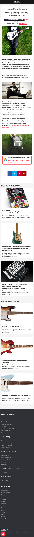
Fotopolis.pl (4, 472)
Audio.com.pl (4, 441)
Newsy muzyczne (5, 497)
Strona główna (5, 490)
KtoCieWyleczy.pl (5, 480)
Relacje (3, 501)
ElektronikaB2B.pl (5, 455)
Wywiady (3, 503)
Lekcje (3, 510)
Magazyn (3, 514)
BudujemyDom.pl (5, 422)
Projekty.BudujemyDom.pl (7, 424)
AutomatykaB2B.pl (6, 457)
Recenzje (3, 505)
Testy (2, 495)
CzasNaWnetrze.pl (5, 433)
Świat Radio (4, 464)
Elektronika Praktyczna (7, 460)
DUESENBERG (23, 23)
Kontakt (3, 516)
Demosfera (4, 508)
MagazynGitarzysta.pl (6, 443)
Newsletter (4, 519)
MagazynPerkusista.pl (6, 445)
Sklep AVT (9, 532)
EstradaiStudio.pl (5, 447)
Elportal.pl (3, 462)
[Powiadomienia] (3, 534)
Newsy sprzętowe (5, 492)
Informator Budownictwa (7, 428)
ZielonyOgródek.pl (5, 430)
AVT (23, 532)
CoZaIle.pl (3, 426)
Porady (3, 512)
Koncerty (3, 499)
